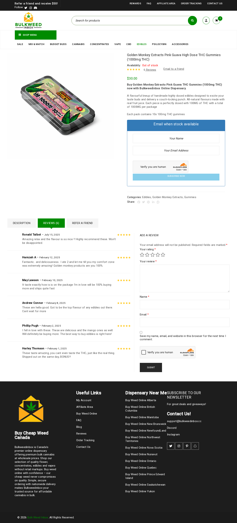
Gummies (190, 197)
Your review (148, 261)
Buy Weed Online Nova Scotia (143, 447)
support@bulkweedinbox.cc (184, 421)
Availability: (134, 65)
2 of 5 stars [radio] (147, 255)
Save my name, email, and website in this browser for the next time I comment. (183, 337)
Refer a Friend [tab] (82, 223)
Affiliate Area (166, 3)
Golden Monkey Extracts (167, 197)
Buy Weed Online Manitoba (142, 417)
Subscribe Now (176, 176)
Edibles (146, 197)
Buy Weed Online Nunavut (141, 454)
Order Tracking (191, 3)
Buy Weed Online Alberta (140, 400)
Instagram (173, 434)
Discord (172, 428)
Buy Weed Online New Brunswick (145, 424)
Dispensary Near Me (146, 392)
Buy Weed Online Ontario (140, 461)
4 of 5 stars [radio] (158, 255)
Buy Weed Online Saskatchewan (145, 484)
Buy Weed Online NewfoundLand (145, 430)
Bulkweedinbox (33, 487)
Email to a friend (173, 68)
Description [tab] (21, 223)
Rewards (135, 3)
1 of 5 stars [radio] (142, 255)
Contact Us (215, 3)
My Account (83, 400)
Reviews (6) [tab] (51, 223)
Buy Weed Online (86, 413)
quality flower (39, 462)
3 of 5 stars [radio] (152, 255)
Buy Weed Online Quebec (141, 467)
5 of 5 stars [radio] (163, 255)
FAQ (149, 3)
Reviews (150, 69)
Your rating (148, 249)
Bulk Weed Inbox (37, 517)
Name (144, 296)
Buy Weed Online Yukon (140, 491)
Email (144, 314)
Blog (79, 427)
